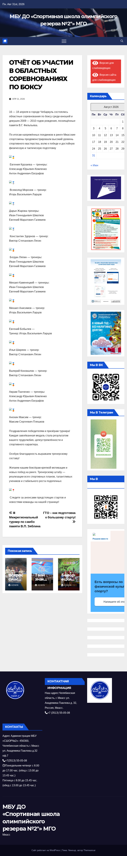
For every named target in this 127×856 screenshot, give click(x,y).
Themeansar (89, 850)
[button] (122, 41)
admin (15, 585)
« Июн (94, 165)
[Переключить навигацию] (64, 41)
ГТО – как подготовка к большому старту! (59, 515)
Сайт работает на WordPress (46, 850)
